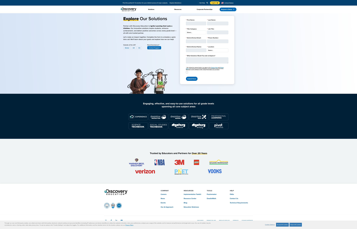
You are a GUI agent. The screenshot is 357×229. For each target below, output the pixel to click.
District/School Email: (193, 38)
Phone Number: (213, 38)
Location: (210, 46)
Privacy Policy (129, 225)
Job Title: (210, 29)
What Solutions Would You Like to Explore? (200, 55)
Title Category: (191, 29)
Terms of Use (214, 67)
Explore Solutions (176, 3)
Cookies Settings (270, 224)
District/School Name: (193, 46)
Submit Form (191, 79)
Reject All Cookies (295, 224)
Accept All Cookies (282, 224)
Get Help (202, 3)
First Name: (190, 20)
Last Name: (211, 20)
